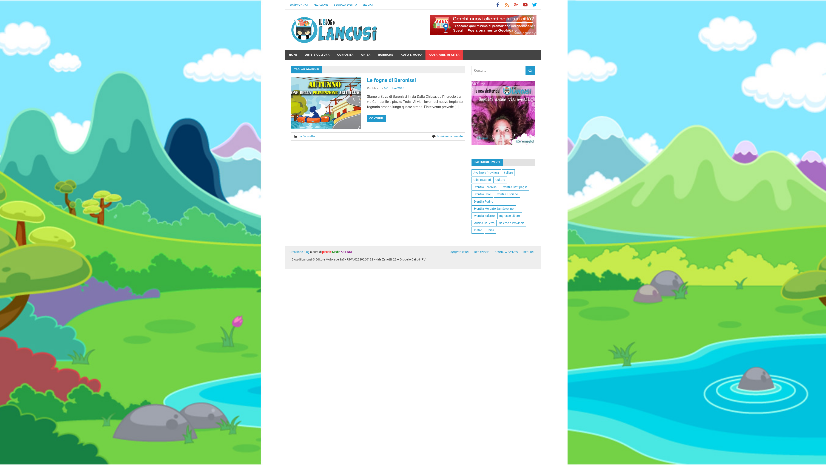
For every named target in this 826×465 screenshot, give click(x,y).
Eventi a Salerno (484, 215)
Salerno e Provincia (511, 223)
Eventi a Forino (483, 201)
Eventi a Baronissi (485, 187)
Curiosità (345, 55)
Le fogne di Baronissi (391, 80)
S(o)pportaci (299, 4)
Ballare (508, 172)
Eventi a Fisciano (507, 194)
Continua (376, 118)
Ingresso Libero (509, 215)
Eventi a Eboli (482, 194)
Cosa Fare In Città (444, 55)
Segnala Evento (345, 4)
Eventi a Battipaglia (514, 187)
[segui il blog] (503, 144)
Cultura (500, 179)
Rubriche (385, 55)
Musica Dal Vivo (484, 223)
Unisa (365, 55)
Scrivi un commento (450, 136)
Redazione (320, 4)
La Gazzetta (307, 136)
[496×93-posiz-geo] (483, 34)
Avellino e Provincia (486, 172)
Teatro (477, 230)
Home (293, 55)
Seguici (367, 4)
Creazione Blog (300, 252)
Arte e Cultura (317, 55)
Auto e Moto (411, 55)
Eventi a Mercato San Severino (493, 208)
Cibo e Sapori (482, 179)
